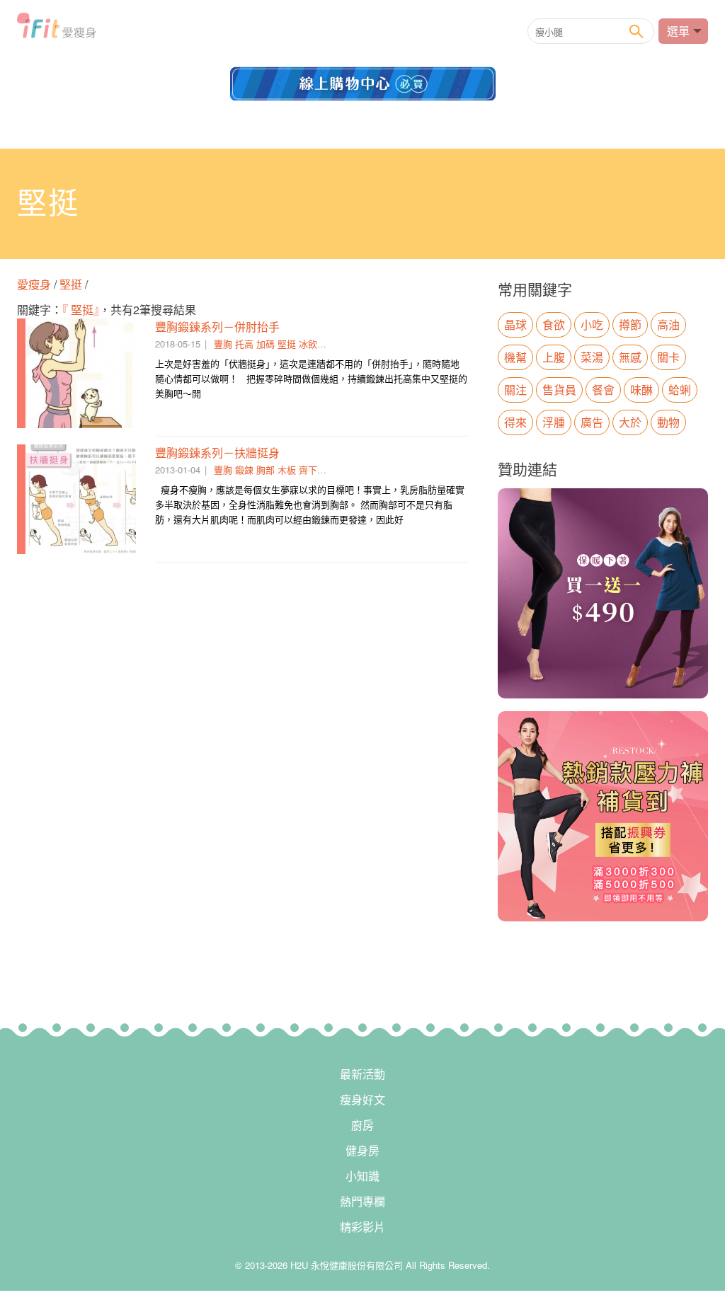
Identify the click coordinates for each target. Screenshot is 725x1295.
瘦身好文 (362, 1099)
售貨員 (559, 389)
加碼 (265, 343)
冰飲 (308, 343)
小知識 (362, 1176)
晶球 (515, 324)
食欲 (553, 324)
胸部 (265, 469)
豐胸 (223, 343)
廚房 (362, 1125)
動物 (668, 422)
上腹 (553, 357)
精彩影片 (362, 1227)
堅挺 (71, 284)
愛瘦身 (35, 284)
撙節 (630, 324)
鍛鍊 (244, 469)
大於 (630, 422)
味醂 (641, 389)
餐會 (603, 389)
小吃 (592, 324)
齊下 (308, 469)
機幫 (515, 357)
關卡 (668, 357)
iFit (56, 30)
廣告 (592, 422)
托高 (244, 343)
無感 (630, 357)
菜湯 (592, 357)
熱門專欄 (362, 1201)
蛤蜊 (679, 389)
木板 (287, 469)
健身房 (362, 1150)
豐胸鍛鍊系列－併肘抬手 (217, 326)
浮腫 (553, 422)
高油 (668, 324)
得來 (515, 422)
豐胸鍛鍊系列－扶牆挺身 (217, 452)
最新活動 (362, 1074)
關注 (515, 389)
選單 (678, 31)
